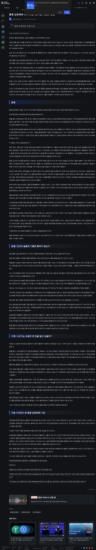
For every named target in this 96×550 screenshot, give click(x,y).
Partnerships (37, 548)
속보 (17, 7)
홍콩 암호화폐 (14, 512)
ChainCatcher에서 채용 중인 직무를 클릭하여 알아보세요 (28, 460)
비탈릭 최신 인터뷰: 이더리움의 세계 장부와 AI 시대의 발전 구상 (30, 469)
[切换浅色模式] (90, 3)
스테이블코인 (37, 512)
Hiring (61, 548)
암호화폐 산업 (25, 512)
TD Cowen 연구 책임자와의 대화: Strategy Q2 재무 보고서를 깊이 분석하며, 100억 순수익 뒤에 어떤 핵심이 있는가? (47, 481)
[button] (94, 3)
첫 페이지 (7, 7)
